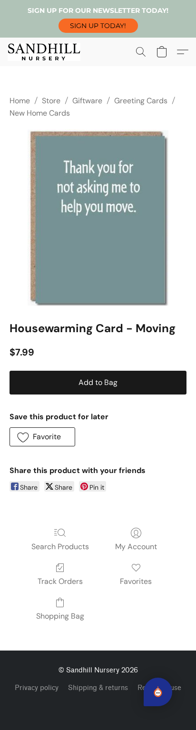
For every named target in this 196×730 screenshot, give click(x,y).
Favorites (136, 581)
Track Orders (60, 581)
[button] (98, 26)
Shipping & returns (98, 688)
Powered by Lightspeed (98, 704)
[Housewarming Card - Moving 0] (98, 217)
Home (20, 101)
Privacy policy (37, 688)
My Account (136, 547)
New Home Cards (40, 113)
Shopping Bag (60, 616)
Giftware (87, 101)
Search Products (60, 547)
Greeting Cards (140, 101)
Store (51, 101)
